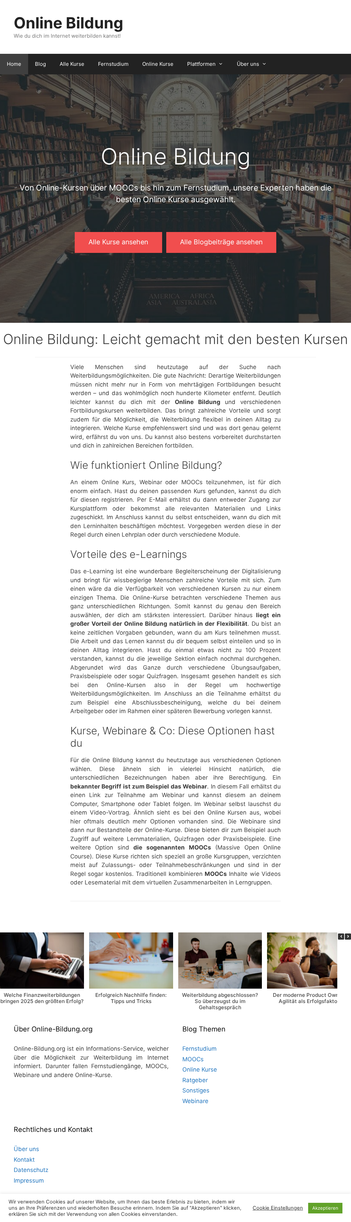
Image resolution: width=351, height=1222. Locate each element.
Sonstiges (195, 1090)
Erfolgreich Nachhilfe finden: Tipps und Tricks (131, 997)
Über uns (248, 64)
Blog (40, 64)
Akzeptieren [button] (325, 1208)
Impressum (29, 1180)
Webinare (195, 1101)
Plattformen (201, 64)
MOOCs (193, 1059)
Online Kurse (157, 64)
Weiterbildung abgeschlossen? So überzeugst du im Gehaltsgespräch (220, 1000)
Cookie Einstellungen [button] (278, 1208)
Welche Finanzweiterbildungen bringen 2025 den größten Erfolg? (42, 997)
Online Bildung (68, 22)
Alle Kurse (72, 64)
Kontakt (24, 1159)
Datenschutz (31, 1169)
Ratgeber (195, 1080)
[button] (348, 936)
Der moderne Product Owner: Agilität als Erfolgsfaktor (309, 997)
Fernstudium (113, 64)
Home (14, 64)
